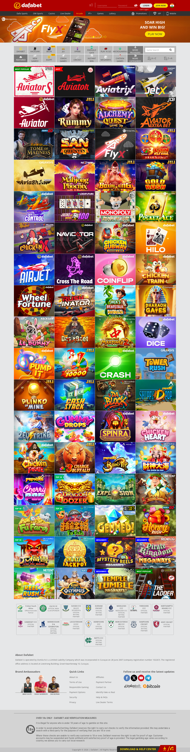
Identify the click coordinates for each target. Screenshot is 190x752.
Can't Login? (144, 9)
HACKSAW (35, 51)
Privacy (72, 702)
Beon (50, 49)
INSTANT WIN (92, 59)
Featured (21, 59)
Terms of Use (75, 682)
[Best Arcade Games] (28, 5)
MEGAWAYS (106, 59)
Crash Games (63, 59)
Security (73, 697)
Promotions (141, 13)
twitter (134, 678)
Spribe (77, 51)
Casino (52, 13)
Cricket (77, 59)
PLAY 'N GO (106, 51)
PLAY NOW (155, 34)
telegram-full (148, 678)
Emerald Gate (91, 51)
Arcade (79, 13)
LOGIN (146, 5)
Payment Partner (104, 682)
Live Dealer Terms (104, 702)
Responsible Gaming (79, 687)
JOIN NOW (161, 5)
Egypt (50, 57)
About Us (73, 677)
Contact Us (101, 687)
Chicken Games (120, 59)
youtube (141, 678)
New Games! (35, 59)
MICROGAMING (120, 51)
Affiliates (100, 677)
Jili (63, 51)
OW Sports (38, 13)
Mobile (172, 13)
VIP (159, 13)
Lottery (112, 13)
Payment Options (77, 692)
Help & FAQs (102, 697)
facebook (127, 678)
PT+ (90, 13)
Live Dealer (65, 13)
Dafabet (21, 51)
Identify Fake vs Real (105, 692)
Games (100, 13)
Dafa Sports (22, 13)
